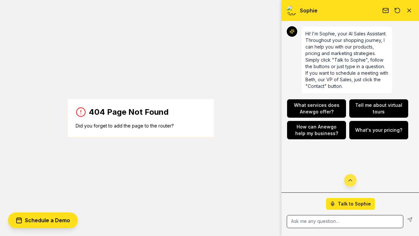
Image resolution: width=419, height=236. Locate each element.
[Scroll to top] (350, 180)
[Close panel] (409, 10)
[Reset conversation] (397, 10)
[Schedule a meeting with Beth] (385, 10)
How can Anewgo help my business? (316, 130)
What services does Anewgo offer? (316, 108)
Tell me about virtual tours (378, 108)
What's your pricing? (378, 130)
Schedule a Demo (47, 220)
